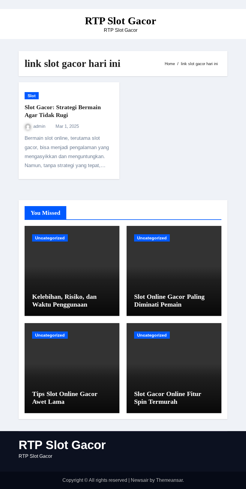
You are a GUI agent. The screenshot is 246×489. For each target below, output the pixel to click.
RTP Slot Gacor (120, 21)
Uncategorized (50, 238)
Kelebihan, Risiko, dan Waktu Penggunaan (64, 300)
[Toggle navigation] (23, 24)
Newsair (139, 480)
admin (39, 126)
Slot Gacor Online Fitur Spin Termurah (167, 397)
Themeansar (169, 480)
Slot (32, 95)
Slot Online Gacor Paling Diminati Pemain (169, 300)
